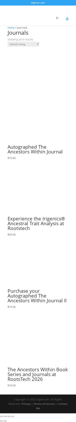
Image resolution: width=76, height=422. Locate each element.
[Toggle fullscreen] (5, 416)
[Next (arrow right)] (5, 420)
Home (11, 27)
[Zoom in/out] (1, 416)
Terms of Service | (45, 404)
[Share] (8, 416)
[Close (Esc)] (12, 416)
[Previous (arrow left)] (1, 420)
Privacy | (27, 404)
